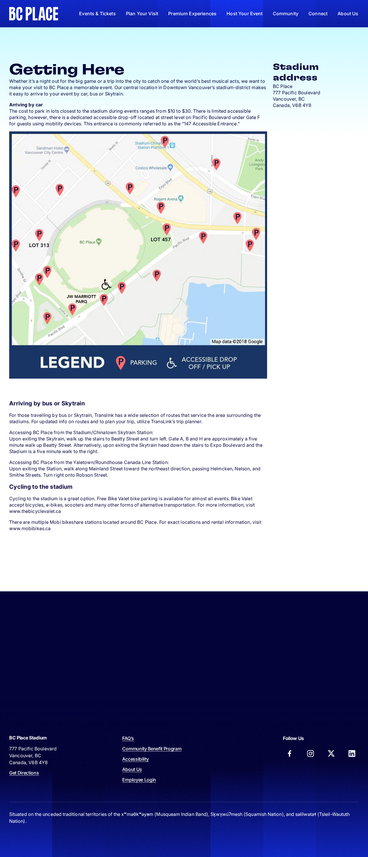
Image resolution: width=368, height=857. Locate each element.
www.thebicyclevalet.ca (35, 511)
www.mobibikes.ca (30, 528)
